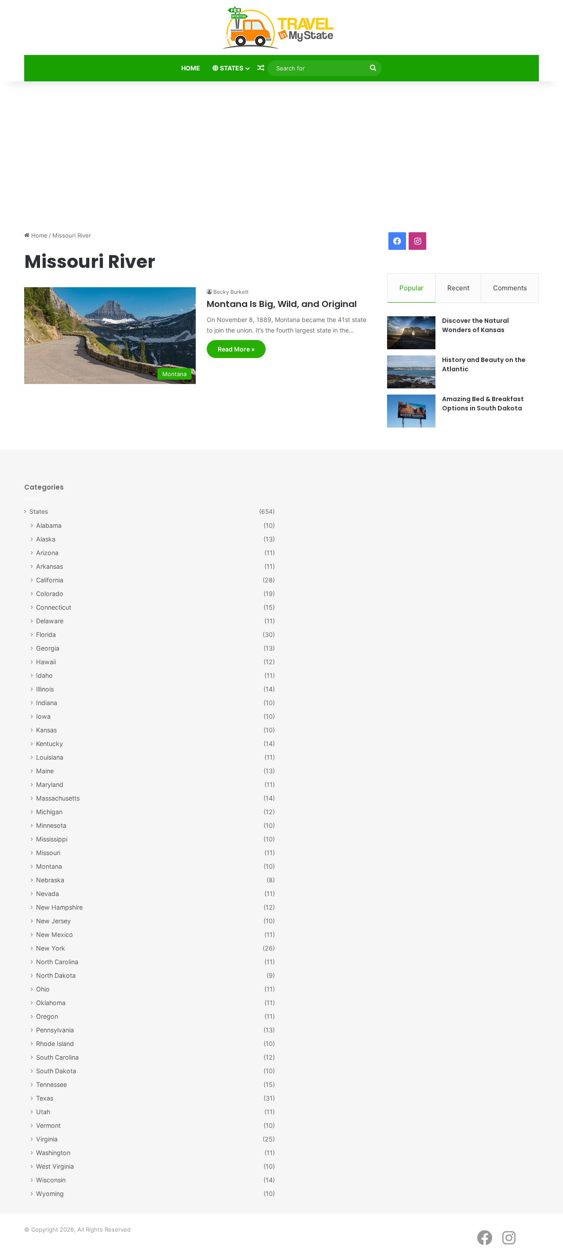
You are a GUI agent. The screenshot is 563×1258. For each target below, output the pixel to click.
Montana (49, 866)
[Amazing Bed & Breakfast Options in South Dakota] (411, 411)
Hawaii (46, 662)
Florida (46, 634)
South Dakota (56, 1071)
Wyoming (50, 1193)
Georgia (47, 648)
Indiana (46, 702)
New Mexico (54, 934)
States (231, 68)
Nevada (47, 893)
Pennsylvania (55, 1030)
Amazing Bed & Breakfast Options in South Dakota (483, 404)
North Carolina (57, 961)
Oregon (47, 1016)
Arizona (47, 552)
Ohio (43, 989)
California (49, 580)
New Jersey (53, 921)
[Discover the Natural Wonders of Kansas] (411, 332)
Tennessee (51, 1084)
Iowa (43, 716)
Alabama (49, 525)
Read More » (236, 349)
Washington (53, 1152)
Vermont (48, 1125)
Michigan (49, 812)
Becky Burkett (231, 292)
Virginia (47, 1139)
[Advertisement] (281, 156)
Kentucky (49, 743)
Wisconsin (51, 1180)
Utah (43, 1111)
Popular (411, 288)
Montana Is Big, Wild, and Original (282, 304)
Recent (458, 288)
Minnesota (51, 825)
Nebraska (50, 880)
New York (50, 948)
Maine (45, 771)
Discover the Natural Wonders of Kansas (475, 325)
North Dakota (56, 975)
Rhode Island (55, 1043)
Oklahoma (51, 1002)
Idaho (44, 675)
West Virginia (55, 1166)
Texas (44, 1098)
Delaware (49, 621)
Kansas (46, 730)
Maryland (49, 784)
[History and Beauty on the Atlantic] (411, 371)
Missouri (48, 852)
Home (190, 68)
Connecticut (53, 607)
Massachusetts (58, 798)
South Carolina (57, 1057)
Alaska (45, 539)
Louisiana (49, 757)
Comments (510, 288)
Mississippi (51, 839)
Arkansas (49, 566)
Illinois (45, 689)
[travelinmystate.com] (281, 28)
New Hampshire (59, 907)
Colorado (49, 593)
